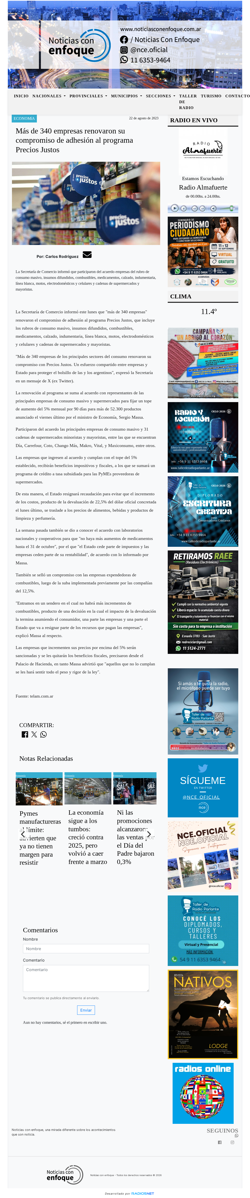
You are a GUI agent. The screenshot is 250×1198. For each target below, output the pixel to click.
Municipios (125, 96)
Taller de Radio (188, 102)
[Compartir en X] (34, 735)
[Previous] (23, 834)
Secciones (159, 96)
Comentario (34, 960)
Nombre (30, 939)
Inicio (21, 96)
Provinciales (87, 96)
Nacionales (47, 96)
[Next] (148, 834)
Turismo (211, 96)
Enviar (86, 1010)
